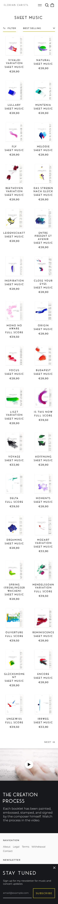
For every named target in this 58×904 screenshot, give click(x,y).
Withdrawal (38, 846)
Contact (8, 850)
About (6, 846)
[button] (47, 5)
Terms (25, 846)
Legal (16, 846)
